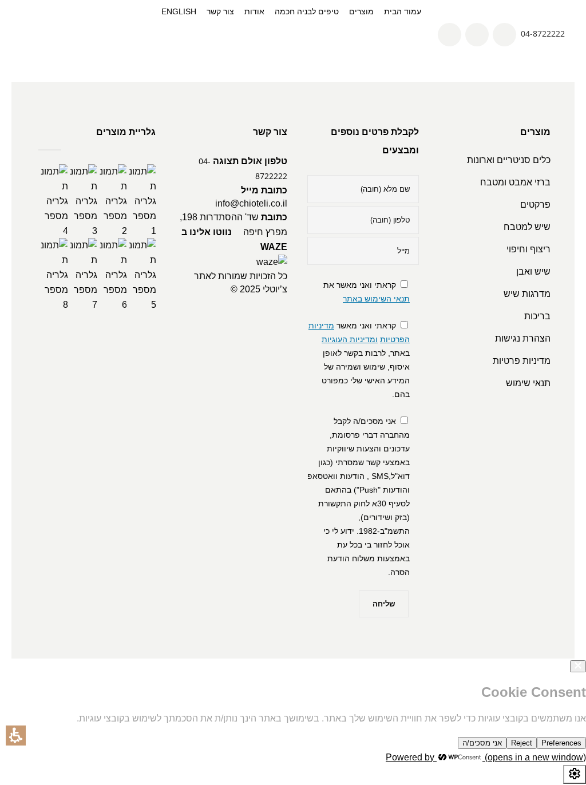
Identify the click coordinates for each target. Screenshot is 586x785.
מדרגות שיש (527, 294)
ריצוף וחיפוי (528, 249)
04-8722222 (543, 33)
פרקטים (535, 204)
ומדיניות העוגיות (350, 339)
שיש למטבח (527, 227)
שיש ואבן (533, 271)
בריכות (537, 316)
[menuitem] (361, 11)
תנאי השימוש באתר (376, 298)
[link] (450, 33)
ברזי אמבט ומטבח (515, 182)
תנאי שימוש (528, 383)
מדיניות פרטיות (522, 361)
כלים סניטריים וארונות (509, 160)
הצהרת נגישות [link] (523, 338)
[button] (16, 735)
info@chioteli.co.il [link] (251, 203)
